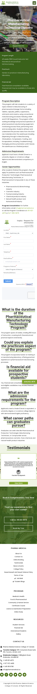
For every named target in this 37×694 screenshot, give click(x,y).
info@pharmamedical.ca (25, 208)
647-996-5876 (13, 213)
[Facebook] (2, 675)
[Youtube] (20, 675)
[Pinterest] (24, 675)
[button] (34, 3)
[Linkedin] (11, 675)
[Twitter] (15, 675)
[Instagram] (6, 675)
